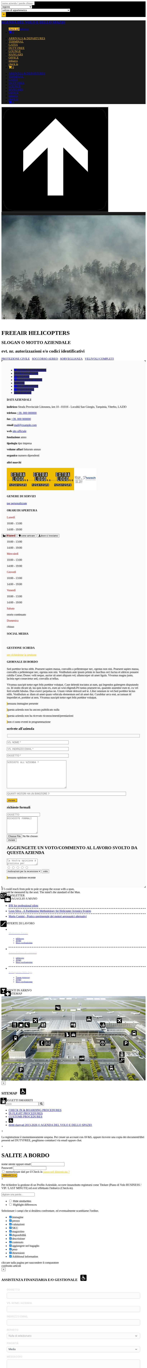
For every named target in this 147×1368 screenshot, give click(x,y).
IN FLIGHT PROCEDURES (26, 1113)
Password (6, 1167)
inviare (12, 800)
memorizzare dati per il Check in (24, 1171)
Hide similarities (21, 1201)
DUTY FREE (17, 48)
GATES (13, 44)
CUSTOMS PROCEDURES (25, 1116)
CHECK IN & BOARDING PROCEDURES (35, 1110)
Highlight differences (24, 1204)
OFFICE (14, 57)
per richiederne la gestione (21, 654)
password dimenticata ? (56, 1171)
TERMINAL (16, 41)
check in (13, 29)
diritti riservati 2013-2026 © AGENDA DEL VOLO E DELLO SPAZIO (50, 1124)
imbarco (24, 29)
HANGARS (16, 54)
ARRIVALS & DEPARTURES (27, 38)
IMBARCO (9, 1175)
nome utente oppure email (16, 1164)
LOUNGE (15, 51)
